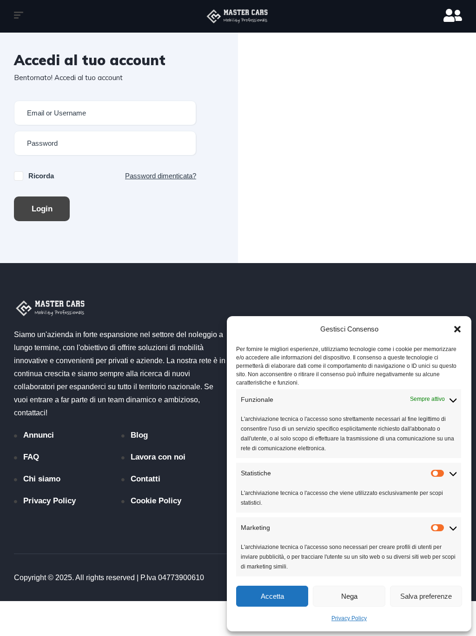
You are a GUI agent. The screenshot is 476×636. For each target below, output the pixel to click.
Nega (349, 596)
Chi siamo (41, 478)
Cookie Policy (156, 500)
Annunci (38, 435)
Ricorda (41, 176)
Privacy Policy (349, 618)
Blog (139, 435)
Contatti (145, 478)
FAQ (31, 457)
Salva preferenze (426, 596)
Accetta (272, 596)
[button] (457, 329)
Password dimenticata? (160, 176)
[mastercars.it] (238, 16)
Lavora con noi (158, 457)
